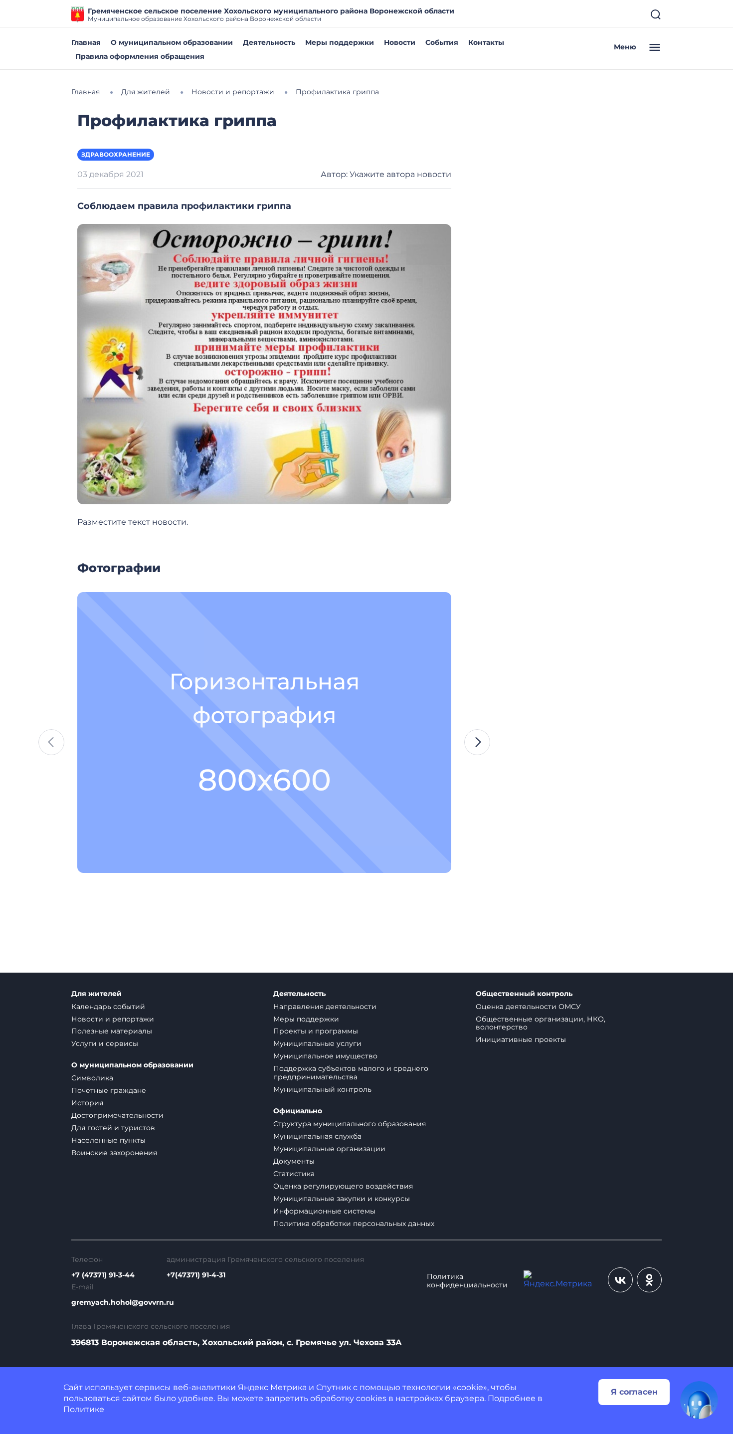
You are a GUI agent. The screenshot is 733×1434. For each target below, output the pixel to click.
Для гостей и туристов (113, 1127)
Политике (83, 1409)
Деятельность (269, 42)
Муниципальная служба (317, 1136)
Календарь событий (108, 1006)
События (441, 42)
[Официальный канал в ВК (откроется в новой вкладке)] (620, 1279)
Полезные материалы (111, 1030)
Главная (86, 42)
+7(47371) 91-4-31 (196, 1275)
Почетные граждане (108, 1090)
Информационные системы (324, 1211)
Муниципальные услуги (317, 1043)
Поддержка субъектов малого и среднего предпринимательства (350, 1072)
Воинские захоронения (114, 1152)
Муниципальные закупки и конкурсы (341, 1198)
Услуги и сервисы (104, 1043)
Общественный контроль (524, 994)
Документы (294, 1161)
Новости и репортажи (112, 1019)
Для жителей (96, 994)
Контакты (486, 42)
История (87, 1102)
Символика (92, 1077)
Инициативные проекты (521, 1039)
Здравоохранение (115, 154)
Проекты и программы (315, 1030)
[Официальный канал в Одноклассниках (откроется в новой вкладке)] (649, 1279)
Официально (297, 1111)
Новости (399, 42)
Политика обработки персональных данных (353, 1223)
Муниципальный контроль (322, 1089)
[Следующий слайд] (477, 742)
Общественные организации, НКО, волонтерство (540, 1023)
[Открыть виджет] (699, 1400)
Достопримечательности (117, 1115)
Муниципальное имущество (325, 1055)
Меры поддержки (339, 42)
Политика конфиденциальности (467, 1280)
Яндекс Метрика (272, 1387)
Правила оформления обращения (139, 56)
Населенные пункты (108, 1140)
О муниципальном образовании (172, 42)
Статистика (294, 1173)
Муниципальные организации (329, 1148)
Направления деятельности (324, 1006)
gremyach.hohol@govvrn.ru (122, 1302)
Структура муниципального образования (349, 1123)
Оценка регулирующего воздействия (343, 1186)
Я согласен (634, 1392)
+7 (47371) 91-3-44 (103, 1275)
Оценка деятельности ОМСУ (528, 1006)
